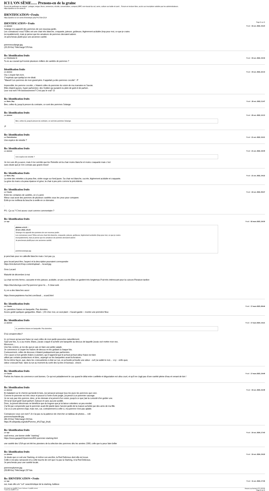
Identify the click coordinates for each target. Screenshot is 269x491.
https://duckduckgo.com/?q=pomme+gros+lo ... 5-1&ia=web (31, 285)
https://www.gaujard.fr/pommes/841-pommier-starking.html (31, 438)
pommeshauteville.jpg (14, 416)
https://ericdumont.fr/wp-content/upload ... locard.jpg (27, 264)
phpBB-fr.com (15, 489)
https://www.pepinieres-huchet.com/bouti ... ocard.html (29, 295)
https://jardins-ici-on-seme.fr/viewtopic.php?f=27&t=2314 (25, 18)
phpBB (15, 488)
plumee (18, 227)
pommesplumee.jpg (13, 468)
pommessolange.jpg (13, 45)
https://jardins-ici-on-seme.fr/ (14, 8)
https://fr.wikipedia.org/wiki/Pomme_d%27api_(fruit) (27, 422)
